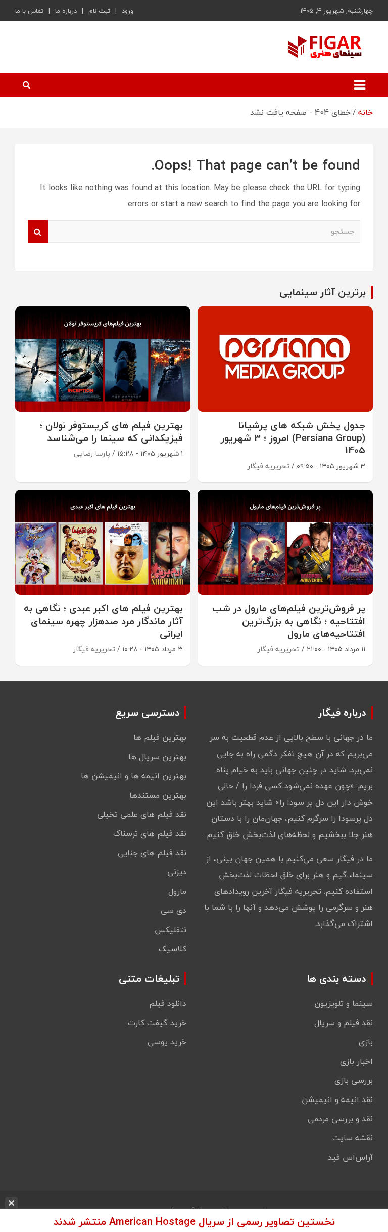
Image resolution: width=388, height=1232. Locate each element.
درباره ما (66, 10)
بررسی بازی (353, 1080)
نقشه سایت (352, 1138)
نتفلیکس (170, 929)
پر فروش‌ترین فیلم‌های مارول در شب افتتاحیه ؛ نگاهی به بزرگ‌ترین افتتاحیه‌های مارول (288, 620)
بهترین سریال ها (157, 757)
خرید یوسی (167, 1042)
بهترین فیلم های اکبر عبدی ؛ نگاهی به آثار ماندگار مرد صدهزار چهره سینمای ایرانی (103, 620)
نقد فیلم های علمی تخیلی (141, 814)
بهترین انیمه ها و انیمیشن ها (133, 776)
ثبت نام (99, 10)
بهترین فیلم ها (159, 737)
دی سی (173, 910)
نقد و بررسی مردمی (340, 1119)
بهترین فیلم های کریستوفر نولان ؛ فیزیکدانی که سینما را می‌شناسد (111, 431)
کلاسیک (172, 949)
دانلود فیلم (167, 1003)
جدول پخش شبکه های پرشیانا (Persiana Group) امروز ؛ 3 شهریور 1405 (293, 437)
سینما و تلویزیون (343, 1003)
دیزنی (176, 872)
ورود (127, 10)
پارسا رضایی (92, 453)
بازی (366, 1042)
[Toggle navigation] (360, 85)
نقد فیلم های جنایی (152, 853)
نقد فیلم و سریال (343, 1023)
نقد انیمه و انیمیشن (337, 1099)
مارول (177, 891)
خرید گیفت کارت (157, 1023)
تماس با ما (29, 10)
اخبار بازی (356, 1061)
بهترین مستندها (157, 795)
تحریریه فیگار (268, 466)
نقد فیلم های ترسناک (149, 833)
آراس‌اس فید (350, 1157)
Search (38, 231)
